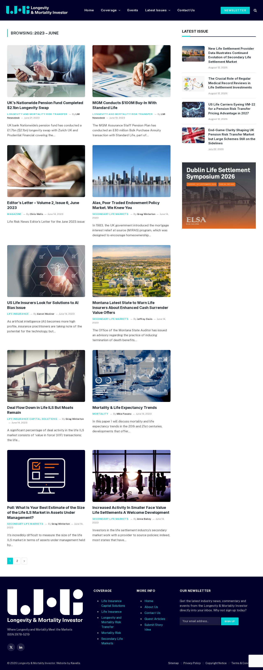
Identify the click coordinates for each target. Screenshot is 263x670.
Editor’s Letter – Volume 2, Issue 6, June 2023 (43, 205)
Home (89, 10)
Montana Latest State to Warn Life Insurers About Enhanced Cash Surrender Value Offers (130, 308)
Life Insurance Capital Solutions (32, 419)
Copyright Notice (216, 663)
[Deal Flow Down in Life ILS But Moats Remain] (46, 376)
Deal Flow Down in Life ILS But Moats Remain (40, 410)
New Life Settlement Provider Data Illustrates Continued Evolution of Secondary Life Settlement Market (231, 55)
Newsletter (235, 10)
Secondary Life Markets (110, 214)
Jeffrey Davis (144, 319)
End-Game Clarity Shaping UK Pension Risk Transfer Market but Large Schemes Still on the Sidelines (231, 136)
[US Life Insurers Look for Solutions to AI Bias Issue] (46, 271)
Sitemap (173, 663)
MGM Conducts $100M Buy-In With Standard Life (124, 105)
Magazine (14, 214)
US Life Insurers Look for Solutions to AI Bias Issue (42, 305)
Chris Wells (36, 214)
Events (132, 10)
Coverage (109, 10)
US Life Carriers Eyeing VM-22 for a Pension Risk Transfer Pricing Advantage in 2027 (231, 108)
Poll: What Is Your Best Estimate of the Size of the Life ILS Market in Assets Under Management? (46, 512)
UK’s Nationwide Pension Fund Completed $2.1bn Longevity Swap (45, 105)
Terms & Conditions (243, 663)
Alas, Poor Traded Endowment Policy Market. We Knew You (126, 205)
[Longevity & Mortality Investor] (42, 10)
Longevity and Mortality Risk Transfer (37, 114)
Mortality (100, 413)
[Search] (255, 10)
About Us (151, 607)
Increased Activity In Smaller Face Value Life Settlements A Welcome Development (130, 510)
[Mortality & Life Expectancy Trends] (131, 376)
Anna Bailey (144, 518)
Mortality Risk (111, 632)
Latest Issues (156, 10)
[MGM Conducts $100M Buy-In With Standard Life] (131, 71)
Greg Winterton (146, 214)
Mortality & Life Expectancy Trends (124, 407)
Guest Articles (154, 619)
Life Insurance (18, 313)
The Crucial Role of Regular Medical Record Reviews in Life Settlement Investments (230, 83)
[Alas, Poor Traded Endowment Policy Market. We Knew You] (131, 171)
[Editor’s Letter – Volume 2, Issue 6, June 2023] (46, 171)
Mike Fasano (124, 413)
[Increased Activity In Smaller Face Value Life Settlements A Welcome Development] (131, 476)
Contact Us (186, 10)
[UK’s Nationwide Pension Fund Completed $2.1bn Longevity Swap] (46, 71)
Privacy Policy (192, 663)
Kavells (75, 663)
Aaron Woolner (45, 313)
